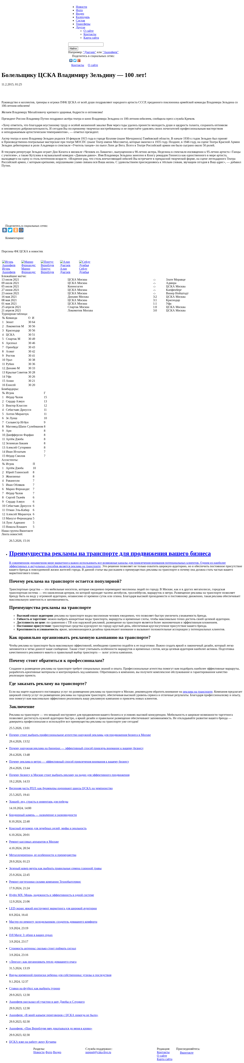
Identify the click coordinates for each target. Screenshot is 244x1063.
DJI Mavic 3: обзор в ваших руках (31, 935)
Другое (80, 27)
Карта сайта (91, 37)
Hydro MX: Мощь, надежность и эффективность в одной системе (51, 895)
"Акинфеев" (111, 52)
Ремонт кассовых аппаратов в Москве (34, 841)
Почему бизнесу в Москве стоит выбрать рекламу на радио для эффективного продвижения (69, 775)
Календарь (83, 17)
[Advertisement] (46, 92)
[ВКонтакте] (71, 60)
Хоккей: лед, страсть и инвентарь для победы (38, 801)
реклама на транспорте (86, 566)
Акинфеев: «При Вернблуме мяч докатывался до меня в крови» (50, 1028)
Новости (39, 1052)
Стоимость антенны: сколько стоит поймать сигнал (42, 948)
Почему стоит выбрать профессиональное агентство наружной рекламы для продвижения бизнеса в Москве (80, 734)
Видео (80, 13)
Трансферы (83, 24)
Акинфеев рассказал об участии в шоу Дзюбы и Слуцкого (47, 1001)
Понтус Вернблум (47, 270)
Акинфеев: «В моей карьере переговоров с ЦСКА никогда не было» (53, 1015)
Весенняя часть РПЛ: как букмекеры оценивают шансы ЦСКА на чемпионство (61, 788)
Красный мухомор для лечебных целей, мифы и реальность (48, 828)
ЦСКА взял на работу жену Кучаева (32, 1041)
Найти (73, 48)
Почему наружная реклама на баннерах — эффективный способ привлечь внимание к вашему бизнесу (76, 748)
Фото (79, 10)
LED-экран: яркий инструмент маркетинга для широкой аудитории (53, 908)
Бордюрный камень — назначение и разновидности (43, 815)
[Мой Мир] (21, 230)
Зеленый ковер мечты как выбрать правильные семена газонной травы (55, 868)
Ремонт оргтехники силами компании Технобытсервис (45, 881)
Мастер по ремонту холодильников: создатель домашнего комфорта (53, 921)
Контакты (89, 34)
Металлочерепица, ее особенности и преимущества (42, 855)
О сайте (88, 30)
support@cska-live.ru (98, 1052)
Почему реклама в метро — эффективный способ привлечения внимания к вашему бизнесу (69, 761)
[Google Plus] (79, 60)
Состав (80, 20)
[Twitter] (75, 60)
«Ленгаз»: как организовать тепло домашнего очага (42, 961)
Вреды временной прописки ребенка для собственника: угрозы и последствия (60, 975)
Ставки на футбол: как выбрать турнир (34, 988)
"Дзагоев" (89, 52)
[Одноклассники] (15, 230)
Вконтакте (186, 1052)
